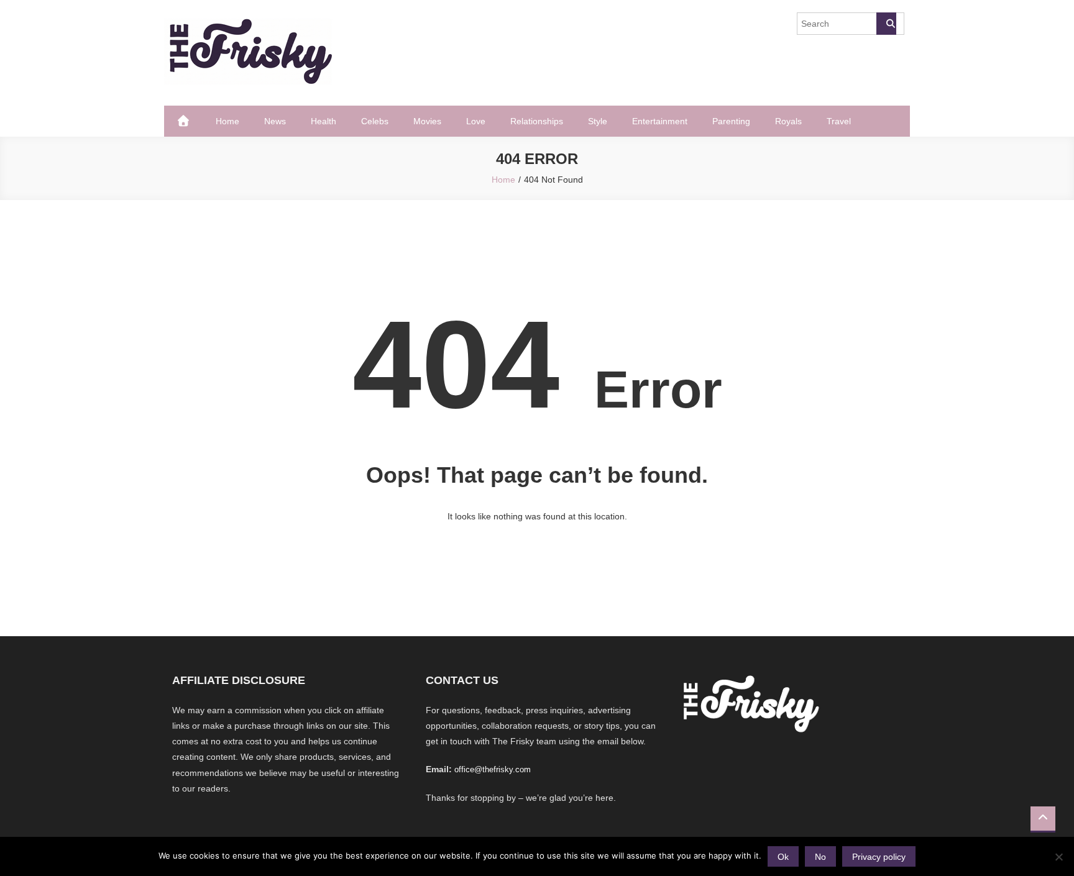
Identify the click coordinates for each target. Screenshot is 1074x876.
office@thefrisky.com (492, 769)
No (820, 857)
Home (227, 121)
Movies (427, 121)
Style (597, 121)
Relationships (536, 121)
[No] (1058, 857)
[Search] (886, 23)
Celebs (374, 121)
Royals (788, 121)
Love (475, 121)
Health (323, 121)
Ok (783, 857)
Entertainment (659, 121)
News (275, 121)
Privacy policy (879, 857)
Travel (839, 121)
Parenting (731, 121)
